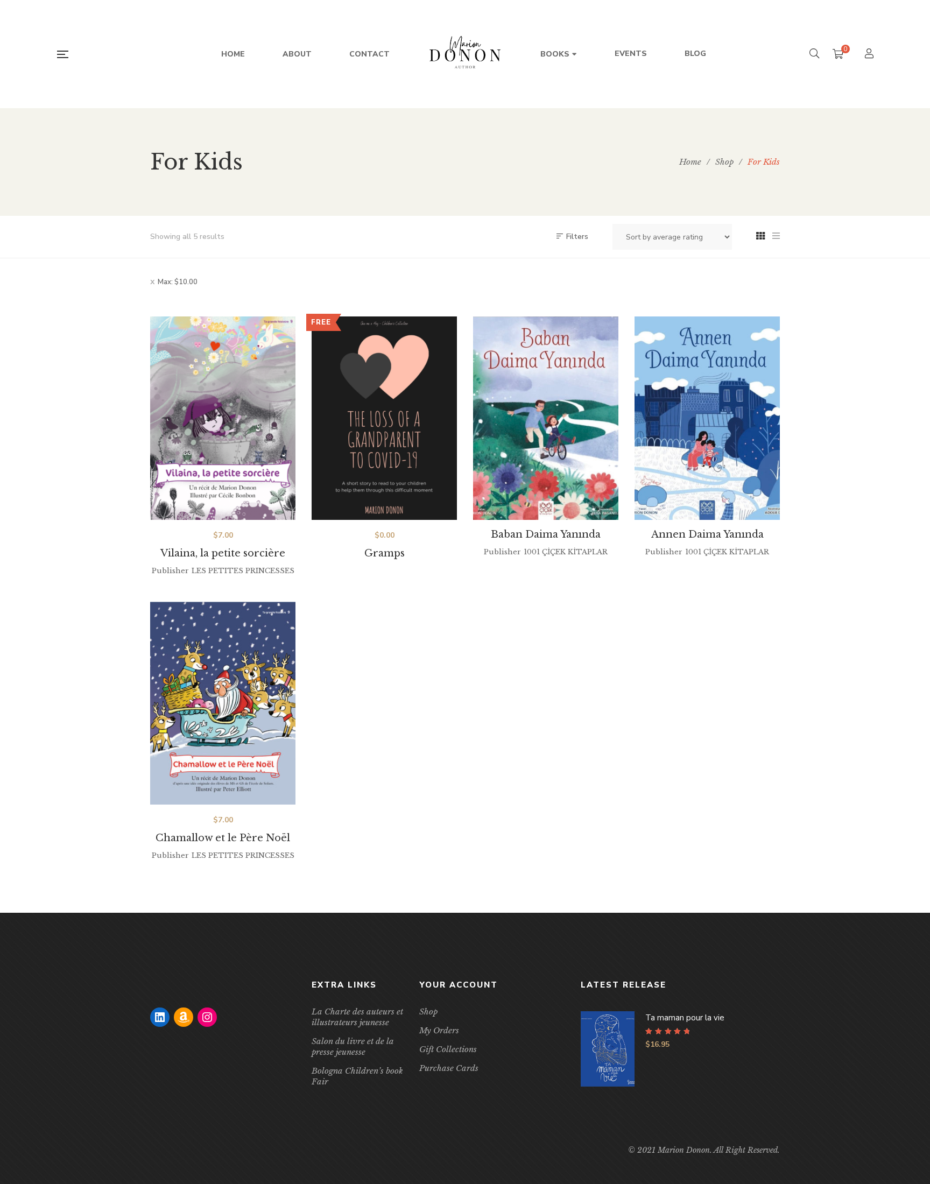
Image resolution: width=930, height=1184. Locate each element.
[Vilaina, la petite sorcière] (222, 418)
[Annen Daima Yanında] (707, 418)
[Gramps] (384, 418)
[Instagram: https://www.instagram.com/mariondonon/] (207, 1017)
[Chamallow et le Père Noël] (222, 703)
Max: (178, 282)
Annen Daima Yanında (707, 534)
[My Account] (870, 55)
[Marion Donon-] (465, 54)
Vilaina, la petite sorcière (222, 553)
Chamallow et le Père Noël (223, 838)
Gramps (384, 553)
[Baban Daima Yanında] (545, 418)
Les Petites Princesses (243, 570)
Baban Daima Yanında (546, 534)
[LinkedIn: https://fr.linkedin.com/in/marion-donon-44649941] (160, 1017)
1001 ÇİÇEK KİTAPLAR (566, 551)
